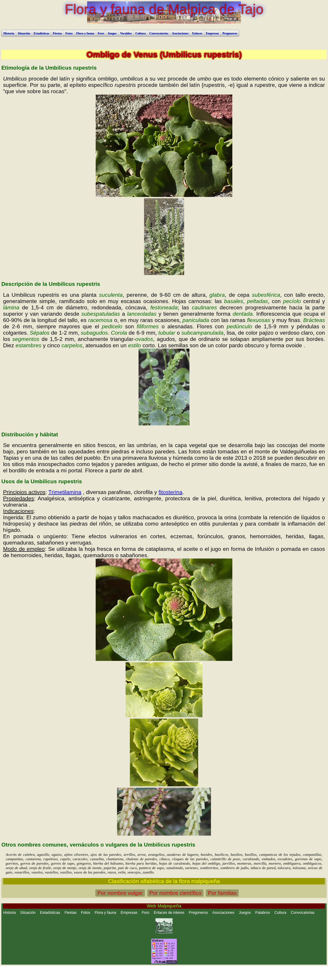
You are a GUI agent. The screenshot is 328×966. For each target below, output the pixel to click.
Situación (24, 33)
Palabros (262, 912)
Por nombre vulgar (120, 893)
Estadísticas (41, 33)
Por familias (222, 893)
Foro (101, 33)
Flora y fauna (85, 33)
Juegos (112, 33)
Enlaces (197, 33)
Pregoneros (229, 33)
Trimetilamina (64, 492)
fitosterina (170, 492)
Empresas (212, 33)
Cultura (140, 33)
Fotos (69, 33)
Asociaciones (180, 33)
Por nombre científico (175, 893)
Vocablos (126, 33)
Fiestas (57, 33)
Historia (8, 33)
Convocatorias (158, 33)
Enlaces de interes (169, 912)
